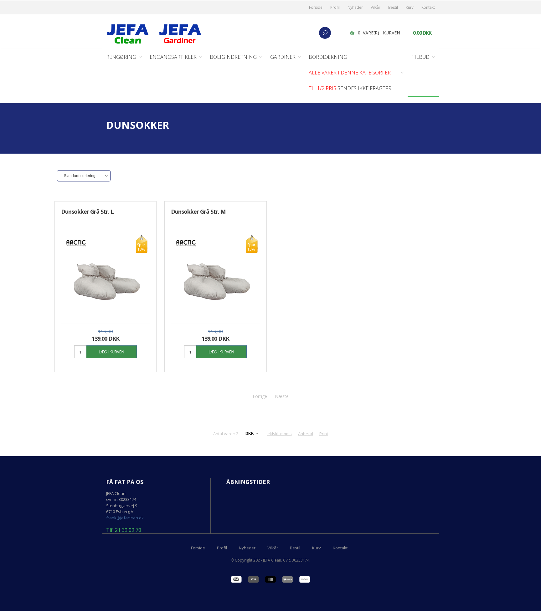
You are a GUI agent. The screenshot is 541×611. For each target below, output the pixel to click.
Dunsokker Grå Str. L (87, 211)
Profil (335, 7)
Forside (315, 7)
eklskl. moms (279, 433)
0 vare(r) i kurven (379, 33)
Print (323, 433)
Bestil (393, 7)
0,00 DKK (422, 32)
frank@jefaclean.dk (125, 518)
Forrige (260, 396)
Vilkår (375, 7)
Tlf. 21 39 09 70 (123, 530)
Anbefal (305, 433)
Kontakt (428, 7)
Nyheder (355, 7)
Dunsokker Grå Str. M (198, 211)
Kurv (410, 7)
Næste (282, 396)
